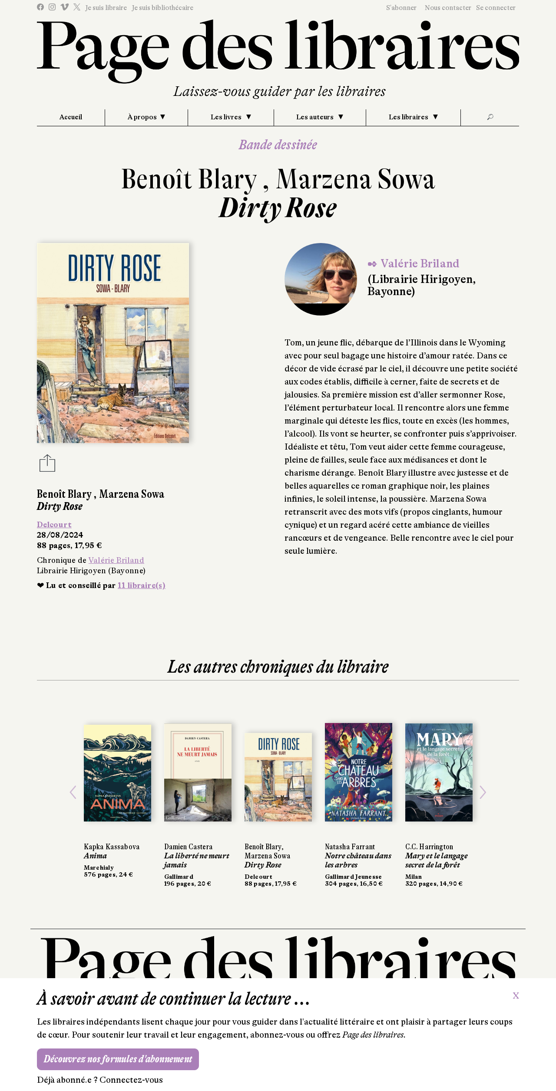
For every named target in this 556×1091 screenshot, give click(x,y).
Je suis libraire (106, 8)
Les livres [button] (227, 117)
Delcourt (54, 524)
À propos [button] (142, 117)
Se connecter (496, 8)
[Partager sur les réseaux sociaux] (47, 465)
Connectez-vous (131, 1080)
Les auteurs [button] (315, 117)
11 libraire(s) (141, 585)
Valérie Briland (116, 560)
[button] (73, 792)
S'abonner (401, 8)
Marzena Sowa (355, 179)
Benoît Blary (192, 179)
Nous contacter (448, 8)
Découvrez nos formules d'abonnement (118, 1059)
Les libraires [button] (409, 117)
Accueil (71, 117)
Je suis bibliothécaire (162, 8)
